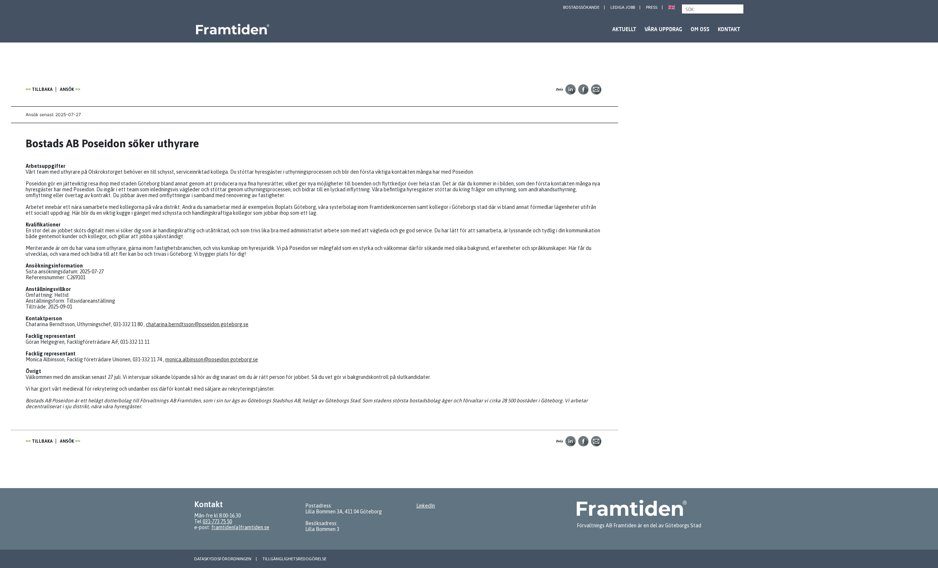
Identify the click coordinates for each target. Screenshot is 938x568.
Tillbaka (42, 89)
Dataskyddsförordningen (222, 558)
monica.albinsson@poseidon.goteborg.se (211, 359)
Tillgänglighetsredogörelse (294, 558)
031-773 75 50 (217, 521)
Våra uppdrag (663, 29)
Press (651, 7)
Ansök (67, 89)
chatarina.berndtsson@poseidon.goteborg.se (197, 324)
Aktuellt (624, 29)
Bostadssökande (581, 7)
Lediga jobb (622, 7)
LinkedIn (425, 506)
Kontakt (729, 29)
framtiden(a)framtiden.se (240, 527)
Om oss (700, 29)
